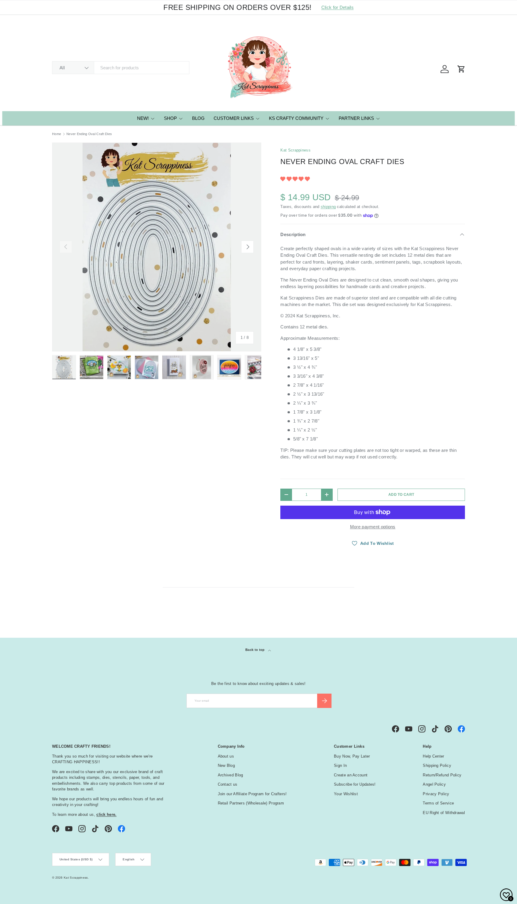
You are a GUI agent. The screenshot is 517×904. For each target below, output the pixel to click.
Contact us (228, 784)
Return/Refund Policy (442, 775)
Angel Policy (434, 784)
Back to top (255, 649)
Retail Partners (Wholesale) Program (251, 803)
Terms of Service (438, 803)
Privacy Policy (436, 794)
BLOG (198, 118)
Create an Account (350, 775)
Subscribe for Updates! (355, 784)
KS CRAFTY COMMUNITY (296, 118)
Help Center (433, 756)
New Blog (226, 765)
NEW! (143, 118)
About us (226, 756)
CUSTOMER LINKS (234, 118)
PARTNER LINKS (356, 118)
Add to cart (401, 494)
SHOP (170, 118)
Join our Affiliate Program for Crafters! (252, 794)
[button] (295, 178)
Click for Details (337, 7)
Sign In (340, 765)
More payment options (373, 526)
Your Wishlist (346, 794)
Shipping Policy (437, 765)
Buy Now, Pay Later (352, 756)
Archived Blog (230, 775)
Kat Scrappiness (295, 150)
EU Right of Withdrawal (444, 812)
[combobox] (120, 68)
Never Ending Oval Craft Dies (89, 134)
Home (56, 134)
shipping (328, 206)
